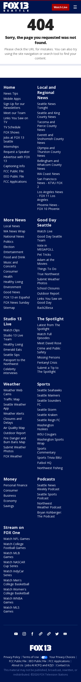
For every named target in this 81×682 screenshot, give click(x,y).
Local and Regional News (46, 92)
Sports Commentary (46, 450)
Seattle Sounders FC (49, 402)
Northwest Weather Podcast (49, 505)
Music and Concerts (10, 264)
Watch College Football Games (14, 546)
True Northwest (48, 274)
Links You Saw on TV (15, 120)
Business (9, 495)
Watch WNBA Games (12, 600)
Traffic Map (11, 399)
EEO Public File (13, 176)
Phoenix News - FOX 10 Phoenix (48, 207)
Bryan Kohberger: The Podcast (49, 514)
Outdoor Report (48, 293)
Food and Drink (14, 257)
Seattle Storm (46, 410)
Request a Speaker (16, 152)
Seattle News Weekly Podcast (48, 487)
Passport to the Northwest (14, 362)
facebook (32, 633)
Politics (8, 241)
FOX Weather (12, 456)
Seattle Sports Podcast (47, 496)
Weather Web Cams (12, 392)
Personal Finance (15, 485)
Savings (8, 506)
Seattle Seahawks (49, 390)
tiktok (40, 633)
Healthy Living (13, 282)
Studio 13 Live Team (13, 337)
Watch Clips (11, 330)
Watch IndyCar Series (13, 573)
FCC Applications (15, 181)
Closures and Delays (12, 421)
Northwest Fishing (50, 468)
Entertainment (13, 252)
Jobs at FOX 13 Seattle (13, 139)
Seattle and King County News (48, 115)
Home (9, 87)
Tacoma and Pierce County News (47, 126)
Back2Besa (45, 308)
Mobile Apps (12, 99)
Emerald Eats (12, 349)
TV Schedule (12, 127)
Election (8, 247)
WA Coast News (48, 174)
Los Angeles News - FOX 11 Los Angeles (50, 196)
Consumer (10, 271)
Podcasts (46, 479)
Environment (12, 287)
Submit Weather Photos (48, 281)
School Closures (48, 288)
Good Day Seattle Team (49, 238)
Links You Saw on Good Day (49, 301)
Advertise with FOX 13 (16, 159)
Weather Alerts (13, 413)
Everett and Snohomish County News (50, 139)
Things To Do (46, 269)
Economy (10, 501)
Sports (43, 384)
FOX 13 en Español (16, 297)
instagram (24, 633)
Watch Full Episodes (44, 336)
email (65, 633)
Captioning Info (14, 166)
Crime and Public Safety (48, 350)
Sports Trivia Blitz (49, 457)
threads (48, 633)
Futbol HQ (44, 463)
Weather (11, 384)
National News (13, 236)
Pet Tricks (44, 254)
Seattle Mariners (48, 395)
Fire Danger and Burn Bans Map (14, 440)
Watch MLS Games (11, 609)
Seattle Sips (11, 355)
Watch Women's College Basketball (16, 591)
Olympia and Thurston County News (49, 152)
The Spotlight (50, 318)
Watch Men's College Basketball (16, 582)
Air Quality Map (14, 428)
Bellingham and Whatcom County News (49, 165)
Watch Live (60, 7)
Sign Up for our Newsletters (14, 106)
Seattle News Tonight (46, 106)
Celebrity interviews (10, 371)
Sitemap (9, 308)
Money (10, 479)
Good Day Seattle (46, 222)
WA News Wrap (14, 231)
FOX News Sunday (16, 302)
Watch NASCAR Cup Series (14, 564)
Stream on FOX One (13, 530)
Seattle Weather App (14, 406)
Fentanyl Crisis (47, 362)
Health (8, 276)
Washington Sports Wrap (50, 441)
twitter (57, 633)
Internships (11, 146)
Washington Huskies (45, 427)
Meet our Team (14, 113)
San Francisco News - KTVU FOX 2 (49, 183)
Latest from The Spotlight (48, 327)
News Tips (10, 93)
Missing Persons (48, 357)
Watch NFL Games (16, 539)
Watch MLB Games (11, 555)
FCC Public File (13, 171)
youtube (16, 633)
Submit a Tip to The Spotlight (48, 370)
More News (14, 219)
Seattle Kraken (47, 415)
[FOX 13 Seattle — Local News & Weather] (16, 7)
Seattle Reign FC (48, 420)
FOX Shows (11, 132)
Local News (11, 226)
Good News (11, 292)
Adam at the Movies (45, 262)
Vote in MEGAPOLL (45, 247)
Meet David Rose (49, 343)
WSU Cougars (46, 434)
